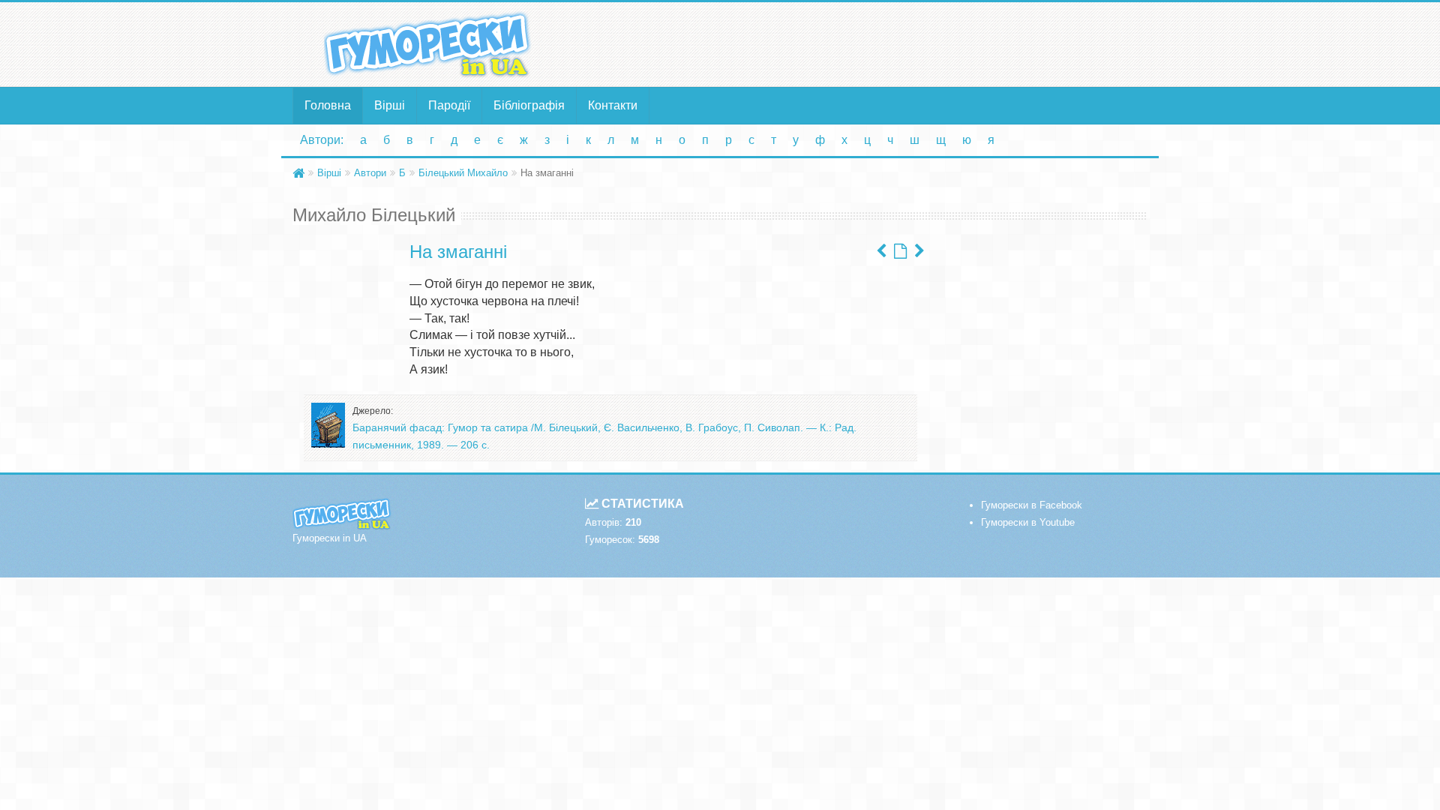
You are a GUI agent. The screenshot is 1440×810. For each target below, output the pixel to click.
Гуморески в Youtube (1028, 522)
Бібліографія (529, 105)
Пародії (449, 105)
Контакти (613, 105)
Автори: (322, 140)
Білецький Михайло (463, 172)
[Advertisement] (866, 43)
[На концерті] (919, 251)
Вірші (389, 105)
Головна (327, 105)
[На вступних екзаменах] (881, 251)
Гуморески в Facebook (1031, 505)
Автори (370, 172)
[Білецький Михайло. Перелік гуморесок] (900, 251)
